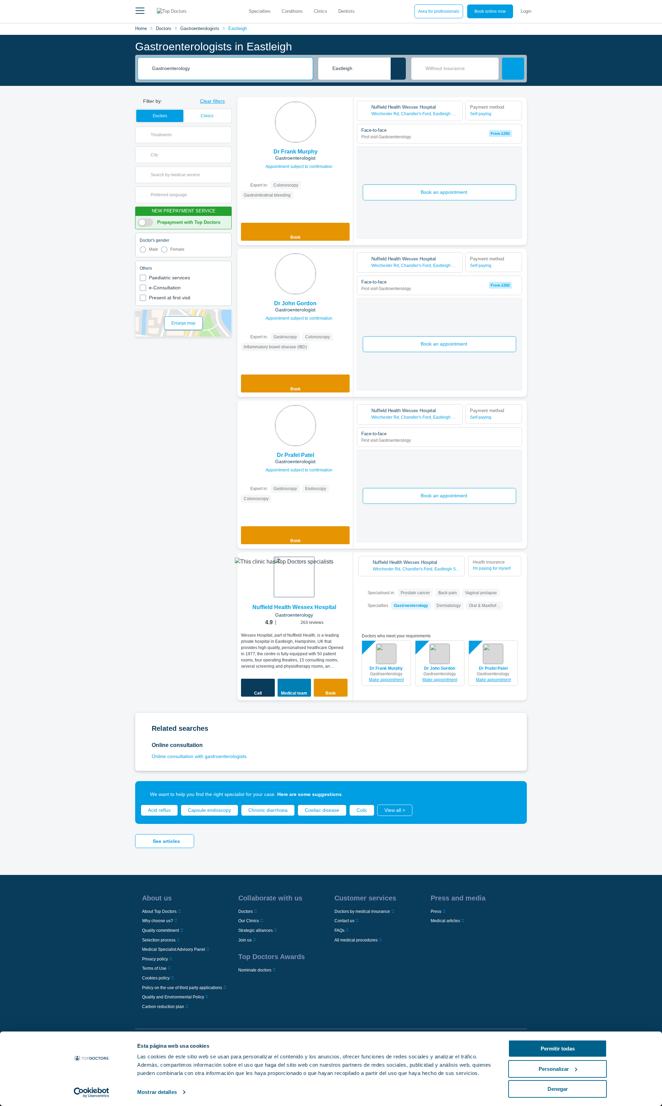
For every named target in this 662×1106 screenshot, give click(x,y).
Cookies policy (156, 978)
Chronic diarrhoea (268, 810)
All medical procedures (356, 940)
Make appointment (386, 679)
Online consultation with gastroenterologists (199, 756)
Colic (362, 810)
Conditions (292, 11)
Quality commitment (160, 930)
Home (141, 28)
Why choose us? (157, 920)
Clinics (320, 11)
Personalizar (554, 1069)
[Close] (513, 794)
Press (436, 911)
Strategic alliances (255, 930)
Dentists (346, 11)
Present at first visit (169, 297)
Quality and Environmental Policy (173, 997)
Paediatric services (169, 277)
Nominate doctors (254, 970)
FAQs (339, 930)
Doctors (163, 28)
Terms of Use (154, 968)
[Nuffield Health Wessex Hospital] (294, 577)
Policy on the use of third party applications (182, 987)
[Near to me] (398, 69)
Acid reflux (159, 810)
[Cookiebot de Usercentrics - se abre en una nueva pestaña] (91, 1092)
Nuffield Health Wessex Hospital (294, 607)
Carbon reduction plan (163, 1006)
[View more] (345, 111)
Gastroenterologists (199, 28)
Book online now (490, 11)
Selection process (158, 940)
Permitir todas (558, 1049)
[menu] (140, 11)
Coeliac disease (322, 810)
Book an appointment (444, 192)
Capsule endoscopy (209, 810)
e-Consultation (165, 287)
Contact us (344, 920)
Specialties (260, 11)
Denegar (558, 1089)
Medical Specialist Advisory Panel (173, 949)
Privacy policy (155, 959)
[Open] (226, 135)
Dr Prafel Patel (493, 668)
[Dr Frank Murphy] (295, 122)
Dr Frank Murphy (386, 668)
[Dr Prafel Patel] (295, 425)
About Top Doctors (159, 911)
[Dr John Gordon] (295, 274)
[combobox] (230, 69)
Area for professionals (438, 11)
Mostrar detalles (157, 1092)
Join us (245, 940)
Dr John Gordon (439, 668)
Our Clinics (248, 920)
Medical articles (445, 920)
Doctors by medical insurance (362, 911)
